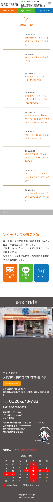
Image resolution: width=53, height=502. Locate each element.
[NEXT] (47, 456)
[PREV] (6, 456)
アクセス (45, 10)
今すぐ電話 (10, 10)
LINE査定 (28, 10)
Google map (11, 383)
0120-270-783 (24, 401)
